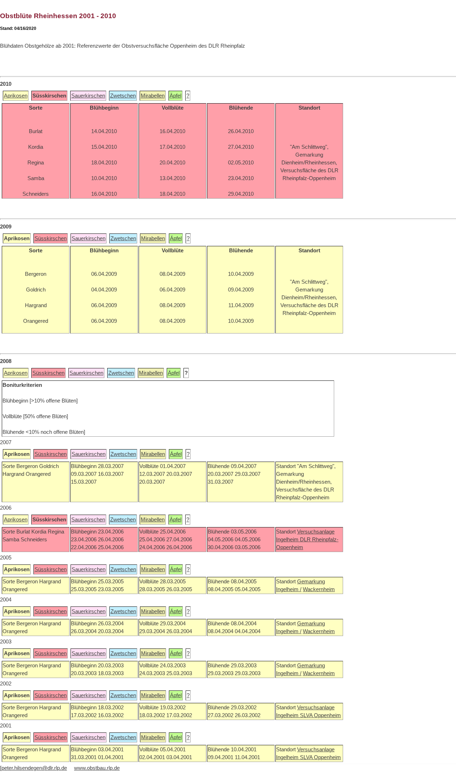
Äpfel (175, 96)
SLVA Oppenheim (320, 715)
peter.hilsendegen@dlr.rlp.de (34, 768)
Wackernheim (319, 589)
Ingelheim (288, 539)
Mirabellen (153, 96)
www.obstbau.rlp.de (97, 768)
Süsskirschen (51, 238)
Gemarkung (311, 581)
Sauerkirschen (88, 96)
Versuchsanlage (316, 532)
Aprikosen (15, 96)
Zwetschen (123, 96)
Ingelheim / (288, 589)
